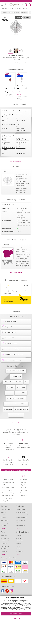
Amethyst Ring (5, 538)
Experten (23, 485)
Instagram (11, 591)
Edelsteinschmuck (14, 13)
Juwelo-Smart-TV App (8, 493)
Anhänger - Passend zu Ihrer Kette (13, 382)
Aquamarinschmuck (22, 515)
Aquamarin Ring (5, 541)
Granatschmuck (21, 526)
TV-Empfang (8, 490)
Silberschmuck (10, 387)
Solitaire (4, 129)
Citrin (18, 546)
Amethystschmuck (21, 512)
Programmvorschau (23, 490)
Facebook (2, 591)
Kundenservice (8, 479)
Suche (29, 8)
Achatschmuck (20, 510)
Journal (23, 496)
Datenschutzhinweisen (18, 610)
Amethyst (19, 538)
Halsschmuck (9, 393)
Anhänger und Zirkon (21, 393)
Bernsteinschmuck (21, 518)
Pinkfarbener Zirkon (22, 140)
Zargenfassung (21, 148)
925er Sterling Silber (8, 125)
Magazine (23, 487)
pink (3, 154)
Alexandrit (19, 535)
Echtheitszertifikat (8, 482)
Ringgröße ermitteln (8, 501)
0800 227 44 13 (8, 464)
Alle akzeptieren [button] (16, 614)
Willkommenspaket (8, 485)
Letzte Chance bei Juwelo (16, 415)
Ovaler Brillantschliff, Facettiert (8, 149)
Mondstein (19, 551)
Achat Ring (4, 535)
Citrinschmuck (20, 520)
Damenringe (4, 520)
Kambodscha (20, 154)
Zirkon (4, 140)
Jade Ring (4, 551)
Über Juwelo (23, 479)
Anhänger (3, 512)
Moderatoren (23, 482)
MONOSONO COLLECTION (20, 129)
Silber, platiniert (21, 121)
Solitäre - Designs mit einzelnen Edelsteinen (16, 404)
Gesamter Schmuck (6, 510)
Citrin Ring (4, 543)
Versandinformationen (8, 496)
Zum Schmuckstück (15, 161)
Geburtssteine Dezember (21, 409)
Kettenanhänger (21, 387)
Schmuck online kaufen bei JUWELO (16, 371)
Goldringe (3, 526)
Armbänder (4, 515)
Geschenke (24, 13)
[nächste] (28, 87)
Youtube (7, 591)
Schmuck (4, 13)
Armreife (3, 518)
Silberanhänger (8, 409)
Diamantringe (5, 523)
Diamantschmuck (21, 523)
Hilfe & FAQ (8, 498)
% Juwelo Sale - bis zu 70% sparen (16, 398)
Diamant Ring (5, 546)
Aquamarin (19, 541)
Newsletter (23, 493)
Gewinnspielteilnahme (8, 487)
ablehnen (12, 607)
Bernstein (19, 543)
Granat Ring (4, 549)
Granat (18, 549)
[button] (2, 4)
